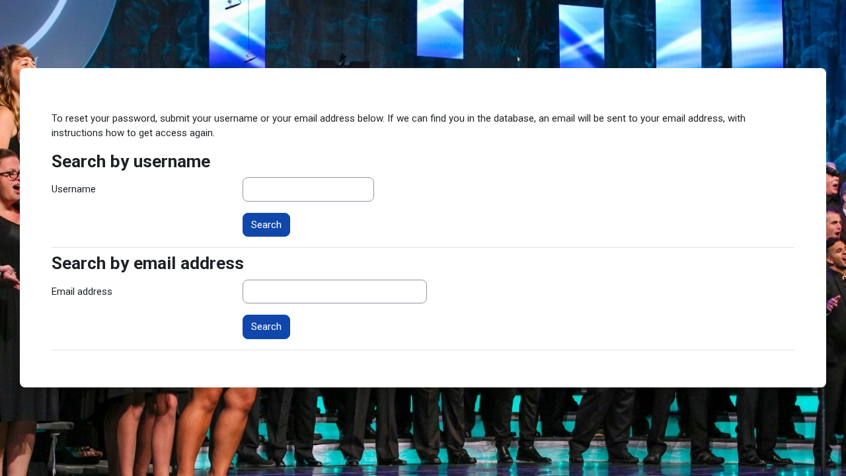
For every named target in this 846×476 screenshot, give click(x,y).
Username (74, 189)
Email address (82, 292)
